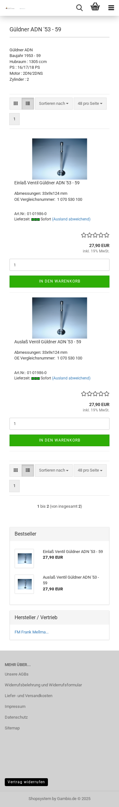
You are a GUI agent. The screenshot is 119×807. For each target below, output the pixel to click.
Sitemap (12, 728)
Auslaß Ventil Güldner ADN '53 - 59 (47, 341)
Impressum (15, 706)
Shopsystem (40, 798)
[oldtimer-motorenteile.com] (12, 8)
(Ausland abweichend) (71, 219)
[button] (16, 104)
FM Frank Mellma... (32, 632)
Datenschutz (16, 717)
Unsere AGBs (17, 674)
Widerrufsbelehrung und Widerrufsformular (43, 685)
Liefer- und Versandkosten (28, 695)
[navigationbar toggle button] (111, 8)
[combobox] (54, 104)
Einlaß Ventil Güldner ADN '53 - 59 (47, 182)
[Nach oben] (101, 797)
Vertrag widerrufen (26, 782)
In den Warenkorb (59, 281)
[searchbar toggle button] (79, 8)
